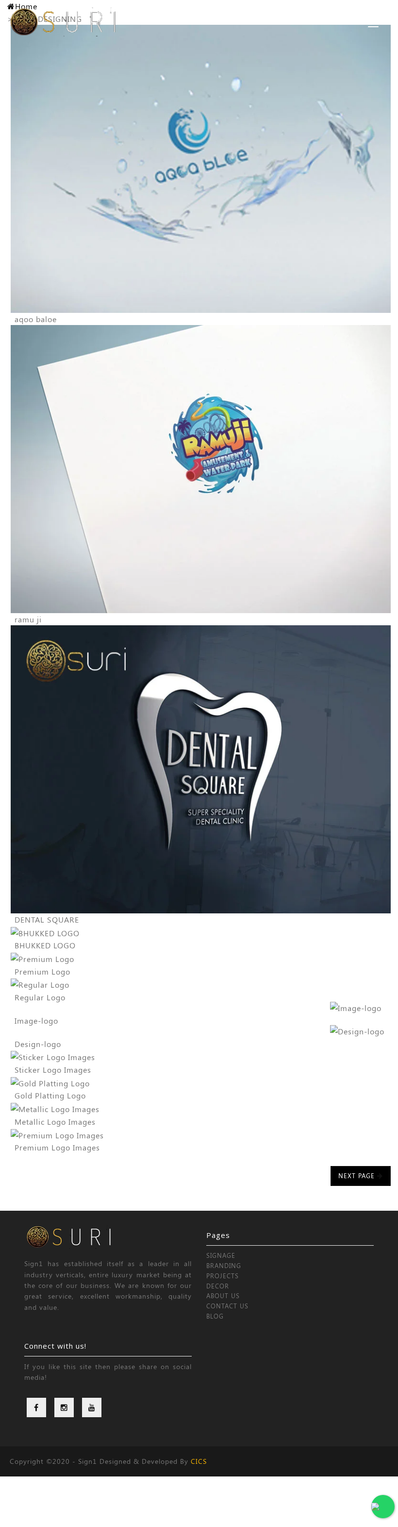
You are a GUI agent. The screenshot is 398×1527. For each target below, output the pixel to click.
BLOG (215, 1316)
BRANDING (223, 1265)
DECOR (217, 1286)
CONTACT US (227, 1306)
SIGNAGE (220, 1255)
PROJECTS (222, 1275)
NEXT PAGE (357, 1175)
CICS (199, 1461)
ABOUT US (223, 1295)
